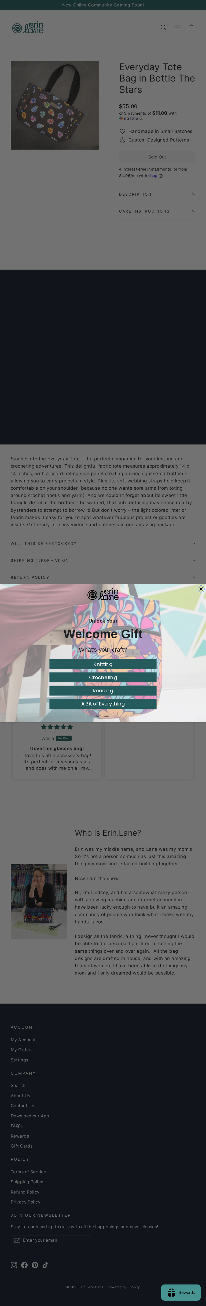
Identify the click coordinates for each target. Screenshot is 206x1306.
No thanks (102, 716)
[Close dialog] (201, 588)
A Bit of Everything (103, 703)
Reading (103, 690)
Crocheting (103, 677)
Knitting (103, 664)
